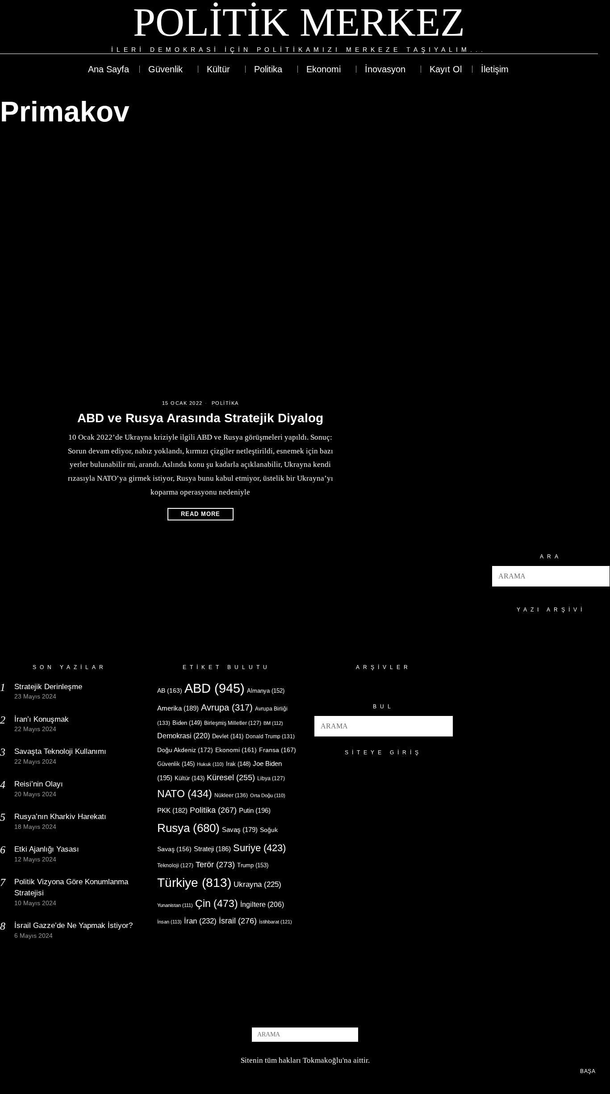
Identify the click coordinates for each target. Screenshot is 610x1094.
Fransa (277, 749)
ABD (214, 688)
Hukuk (210, 764)
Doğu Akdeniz (185, 749)
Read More (200, 514)
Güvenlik (176, 764)
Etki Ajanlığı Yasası (46, 849)
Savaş (240, 829)
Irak (238, 764)
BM (273, 723)
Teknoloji (175, 865)
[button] (599, 576)
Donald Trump (270, 736)
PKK (172, 810)
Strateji (212, 849)
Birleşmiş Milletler (232, 723)
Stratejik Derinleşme (48, 686)
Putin (255, 810)
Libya (271, 778)
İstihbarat (275, 921)
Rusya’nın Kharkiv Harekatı (60, 816)
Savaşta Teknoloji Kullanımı (60, 751)
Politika (225, 403)
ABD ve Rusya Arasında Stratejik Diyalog (200, 418)
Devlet (227, 736)
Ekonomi (236, 749)
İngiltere (262, 904)
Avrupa (227, 707)
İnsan (169, 921)
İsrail (238, 920)
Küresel (231, 777)
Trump (252, 865)
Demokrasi (183, 736)
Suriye (259, 847)
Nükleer (231, 795)
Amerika (178, 708)
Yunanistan (175, 905)
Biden (187, 723)
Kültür (190, 778)
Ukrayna (257, 884)
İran (200, 921)
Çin (216, 903)
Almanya (265, 690)
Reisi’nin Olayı (38, 784)
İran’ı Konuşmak (41, 719)
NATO (184, 793)
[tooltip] (558, 27)
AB (169, 690)
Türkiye (194, 883)
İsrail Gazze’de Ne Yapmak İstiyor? (74, 925)
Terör (215, 864)
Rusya (188, 828)
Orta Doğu (267, 795)
